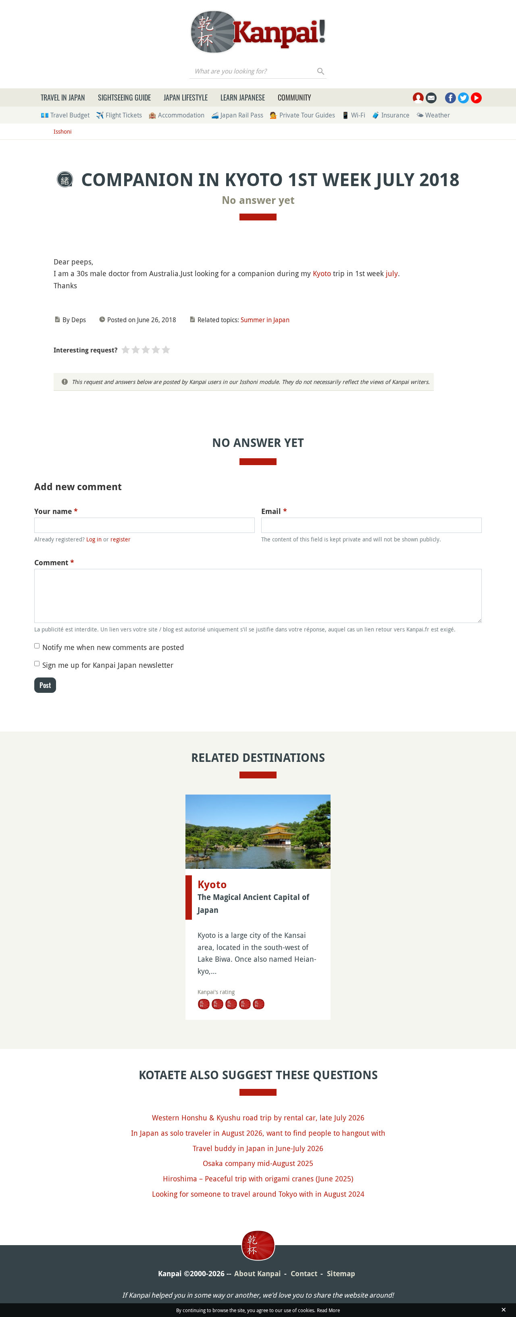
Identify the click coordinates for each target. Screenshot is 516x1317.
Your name (56, 511)
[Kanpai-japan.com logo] (257, 32)
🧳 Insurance (391, 115)
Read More (328, 1310)
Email (274, 511)
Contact (304, 1273)
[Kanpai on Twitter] (463, 97)
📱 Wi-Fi (353, 115)
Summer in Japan (265, 319)
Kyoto (322, 273)
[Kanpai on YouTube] (476, 97)
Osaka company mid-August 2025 (258, 1163)
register (120, 539)
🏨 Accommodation (176, 115)
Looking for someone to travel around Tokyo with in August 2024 (258, 1194)
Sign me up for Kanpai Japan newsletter (107, 665)
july (392, 273)
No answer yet (258, 200)
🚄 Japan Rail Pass (237, 115)
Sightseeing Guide (124, 97)
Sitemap (341, 1273)
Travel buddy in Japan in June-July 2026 (258, 1148)
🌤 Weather (433, 115)
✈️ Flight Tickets (119, 115)
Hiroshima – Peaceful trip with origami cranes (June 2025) (258, 1178)
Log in (94, 539)
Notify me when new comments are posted (113, 647)
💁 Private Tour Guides (302, 115)
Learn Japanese (243, 97)
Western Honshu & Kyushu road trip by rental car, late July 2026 (258, 1117)
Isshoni (63, 131)
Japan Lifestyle (186, 97)
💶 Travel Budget (65, 115)
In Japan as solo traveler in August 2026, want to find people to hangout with (258, 1133)
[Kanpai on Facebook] (450, 97)
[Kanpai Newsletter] (431, 97)
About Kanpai (257, 1273)
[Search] (321, 71)
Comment (54, 562)
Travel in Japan (63, 97)
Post (45, 685)
